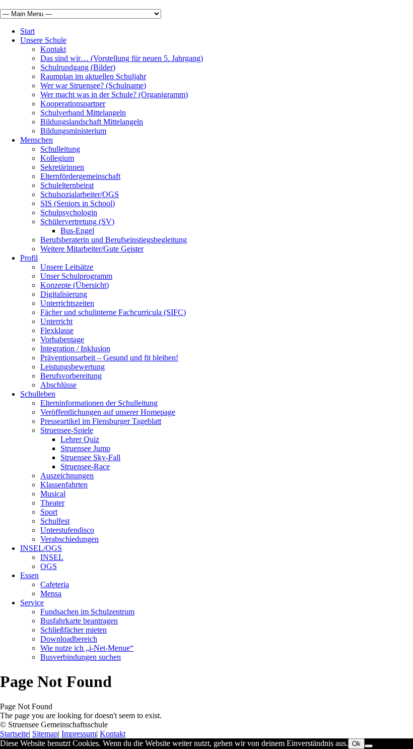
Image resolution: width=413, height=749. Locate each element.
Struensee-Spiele (66, 430)
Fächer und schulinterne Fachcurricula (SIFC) (113, 312)
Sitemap (45, 733)
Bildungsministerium (73, 131)
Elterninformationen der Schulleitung (99, 403)
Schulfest (55, 521)
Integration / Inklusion (75, 348)
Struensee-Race (85, 466)
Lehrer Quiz (79, 439)
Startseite (14, 733)
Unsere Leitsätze (66, 267)
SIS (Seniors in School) (77, 203)
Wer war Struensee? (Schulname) (93, 85)
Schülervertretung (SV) (77, 221)
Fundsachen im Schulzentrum (87, 611)
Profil (29, 258)
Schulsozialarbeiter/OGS (79, 194)
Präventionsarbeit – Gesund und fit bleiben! (109, 357)
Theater (52, 502)
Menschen (36, 140)
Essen (29, 575)
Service (32, 602)
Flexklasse (57, 330)
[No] (369, 745)
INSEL (51, 557)
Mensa (50, 593)
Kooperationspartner (72, 103)
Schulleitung (60, 149)
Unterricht (56, 321)
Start (27, 31)
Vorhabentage (62, 339)
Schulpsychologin (68, 212)
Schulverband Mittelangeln (83, 112)
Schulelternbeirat (67, 185)
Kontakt (53, 49)
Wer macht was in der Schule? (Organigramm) (114, 94)
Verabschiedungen (69, 539)
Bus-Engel (77, 230)
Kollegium (57, 158)
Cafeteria (54, 584)
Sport (48, 512)
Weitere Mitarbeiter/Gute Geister (92, 248)
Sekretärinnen (62, 167)
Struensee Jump (85, 448)
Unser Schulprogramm (76, 276)
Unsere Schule (43, 40)
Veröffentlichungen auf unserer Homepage (107, 412)
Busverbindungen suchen (80, 657)
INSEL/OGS (41, 548)
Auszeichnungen (67, 475)
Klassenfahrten (64, 484)
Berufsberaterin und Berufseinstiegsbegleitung (113, 239)
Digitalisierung (63, 294)
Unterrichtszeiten (67, 303)
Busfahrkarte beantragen (79, 620)
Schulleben (37, 394)
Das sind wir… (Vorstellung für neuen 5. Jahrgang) (121, 58)
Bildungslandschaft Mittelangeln (91, 121)
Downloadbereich (68, 639)
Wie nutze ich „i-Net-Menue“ (86, 648)
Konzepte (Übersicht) (74, 285)
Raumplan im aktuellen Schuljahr (93, 76)
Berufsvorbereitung (71, 375)
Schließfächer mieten (73, 630)
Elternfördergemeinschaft (80, 176)
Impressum (78, 733)
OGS (48, 566)
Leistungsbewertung (72, 366)
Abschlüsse (58, 385)
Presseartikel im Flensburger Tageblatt (100, 421)
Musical (52, 493)
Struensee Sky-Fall (90, 457)
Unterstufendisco (67, 530)
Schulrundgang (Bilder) (77, 67)
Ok (356, 743)
